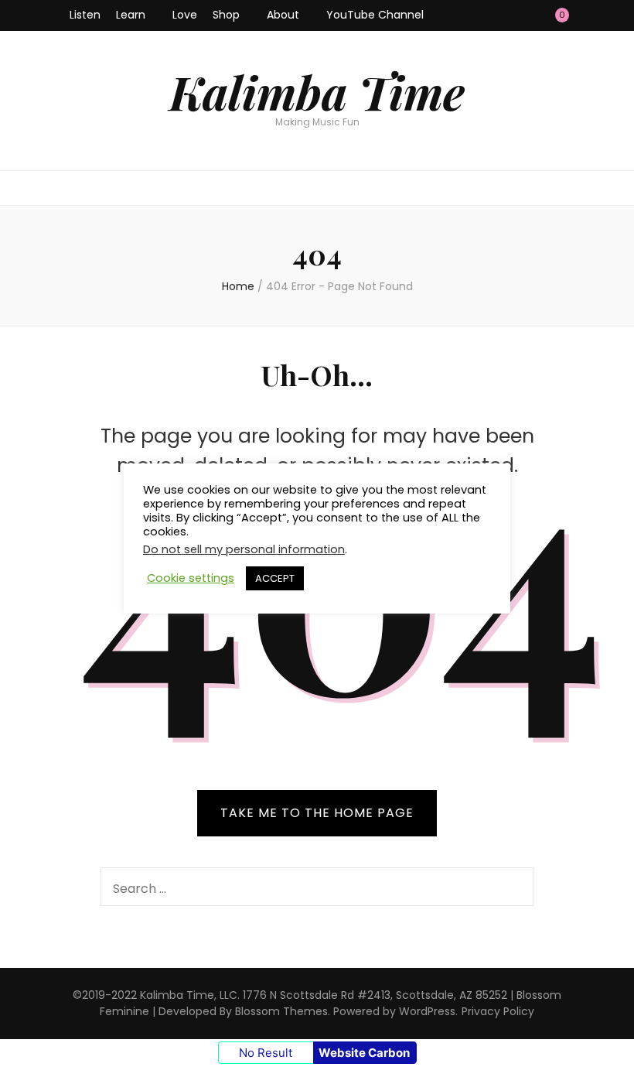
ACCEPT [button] (275, 578)
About (283, 14)
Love (184, 14)
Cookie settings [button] (190, 578)
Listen (85, 14)
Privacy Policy (498, 1011)
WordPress (427, 1011)
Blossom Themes (281, 1011)
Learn (130, 14)
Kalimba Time (317, 91)
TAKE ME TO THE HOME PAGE (317, 813)
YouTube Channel (375, 14)
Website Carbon (364, 1052)
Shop (226, 14)
